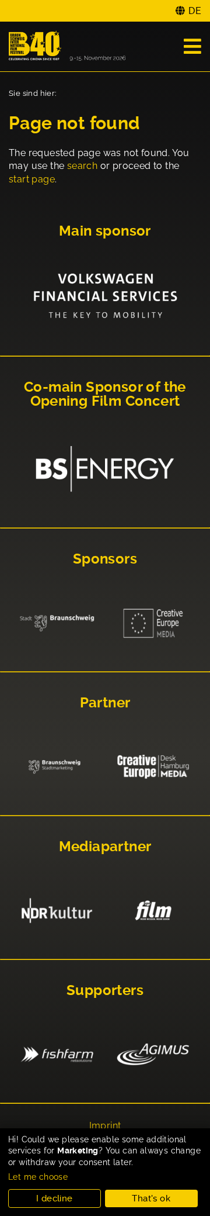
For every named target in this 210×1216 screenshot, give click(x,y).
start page (32, 179)
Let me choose (38, 1177)
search (82, 165)
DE (194, 11)
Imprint (105, 1126)
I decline (54, 1198)
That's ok (151, 1198)
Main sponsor (105, 231)
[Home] (67, 46)
